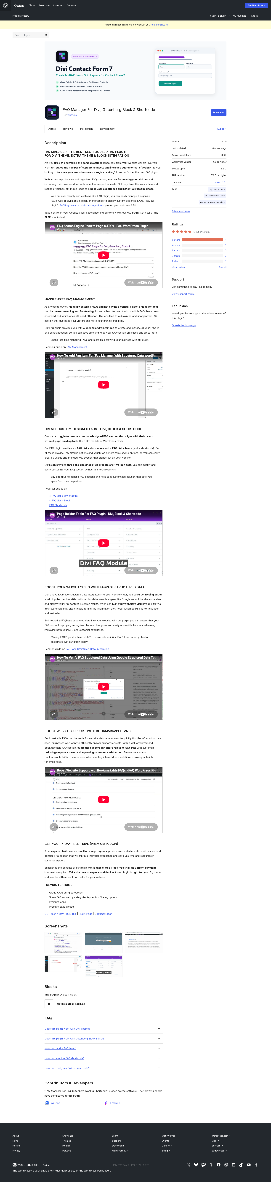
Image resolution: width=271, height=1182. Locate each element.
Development (107, 128)
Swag (166, 1150)
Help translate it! (159, 24)
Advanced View (181, 211)
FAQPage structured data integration (81, 205)
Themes (66, 1140)
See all (222, 267)
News (15, 1140)
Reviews (68, 128)
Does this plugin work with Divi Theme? (67, 1028)
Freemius (115, 1103)
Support (221, 128)
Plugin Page (85, 913)
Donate (167, 1145)
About (16, 1135)
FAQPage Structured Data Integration (87, 649)
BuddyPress (219, 1150)
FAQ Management (76, 347)
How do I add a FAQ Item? (60, 1048)
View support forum (183, 294)
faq (210, 189)
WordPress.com (221, 1135)
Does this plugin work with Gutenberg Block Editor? (74, 1038)
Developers (118, 1145)
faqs (223, 195)
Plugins (66, 1145)
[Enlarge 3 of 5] (118, 935)
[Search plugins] (46, 35)
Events (165, 1140)
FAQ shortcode (212, 195)
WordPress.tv (120, 1150)
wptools (72, 115)
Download (218, 112)
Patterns (66, 1150)
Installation (86, 128)
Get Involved (168, 1135)
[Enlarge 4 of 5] (118, 959)
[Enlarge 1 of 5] (78, 935)
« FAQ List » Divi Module (63, 495)
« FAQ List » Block (60, 500)
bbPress (217, 1145)
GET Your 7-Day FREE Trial (60, 913)
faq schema (219, 189)
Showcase (67, 1135)
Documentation (103, 913)
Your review (178, 267)
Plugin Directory (21, 15)
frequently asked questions (212, 202)
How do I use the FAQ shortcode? (64, 1058)
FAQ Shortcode (58, 505)
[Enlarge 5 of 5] (158, 935)
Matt (215, 1140)
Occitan (46, 1165)
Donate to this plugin (184, 325)
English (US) (220, 182)
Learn (115, 1135)
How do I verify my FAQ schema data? (67, 1068)
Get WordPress (256, 5)
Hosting (17, 1145)
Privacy (16, 1150)
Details (52, 128)
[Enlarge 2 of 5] (78, 959)
